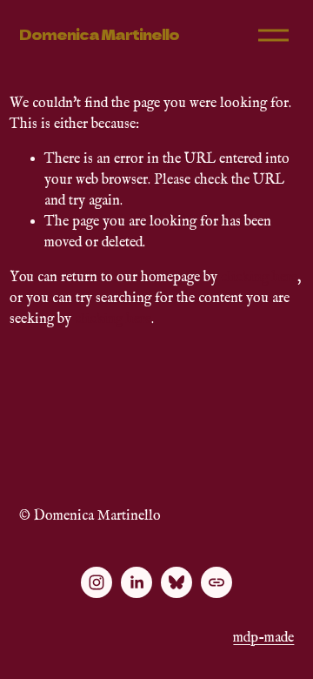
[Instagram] (96, 582)
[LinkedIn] (136, 582)
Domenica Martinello (99, 34)
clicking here (259, 277)
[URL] (216, 582)
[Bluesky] (176, 582)
